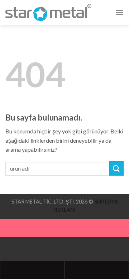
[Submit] (116, 168)
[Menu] (119, 12)
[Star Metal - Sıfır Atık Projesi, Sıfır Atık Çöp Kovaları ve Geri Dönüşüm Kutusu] (48, 12)
